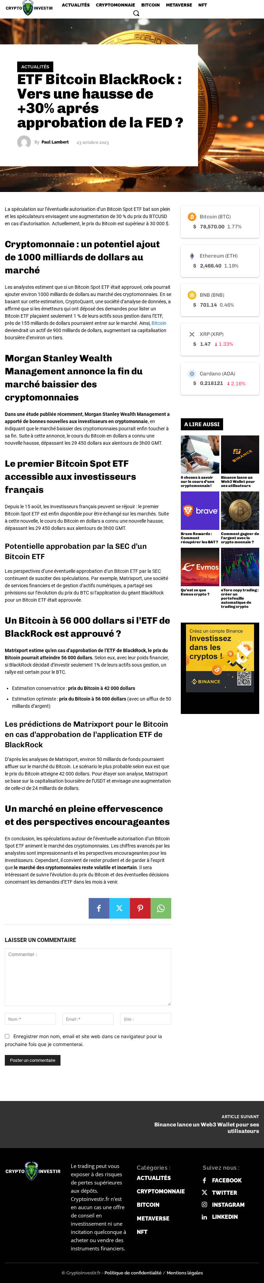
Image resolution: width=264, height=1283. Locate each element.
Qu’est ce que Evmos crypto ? (195, 592)
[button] (136, 13)
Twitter (224, 1193)
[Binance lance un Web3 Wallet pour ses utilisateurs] (240, 454)
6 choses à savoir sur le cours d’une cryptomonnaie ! (197, 481)
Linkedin (225, 1217)
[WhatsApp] (161, 908)
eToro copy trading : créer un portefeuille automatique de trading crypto (239, 598)
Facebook (227, 1180)
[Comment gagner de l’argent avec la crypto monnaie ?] (240, 510)
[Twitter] (119, 908)
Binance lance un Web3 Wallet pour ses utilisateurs (238, 481)
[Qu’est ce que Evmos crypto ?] (200, 567)
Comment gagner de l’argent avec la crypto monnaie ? (240, 538)
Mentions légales (185, 1272)
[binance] (220, 658)
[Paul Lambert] (25, 142)
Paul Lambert (55, 142)
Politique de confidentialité (133, 1272)
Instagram (228, 1205)
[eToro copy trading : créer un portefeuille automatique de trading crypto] (240, 567)
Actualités (35, 66)
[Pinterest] (140, 908)
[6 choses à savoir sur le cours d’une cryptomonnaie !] (200, 454)
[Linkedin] (204, 1217)
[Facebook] (99, 908)
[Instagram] (204, 1205)
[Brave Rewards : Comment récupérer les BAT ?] (200, 510)
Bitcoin (159, 323)
